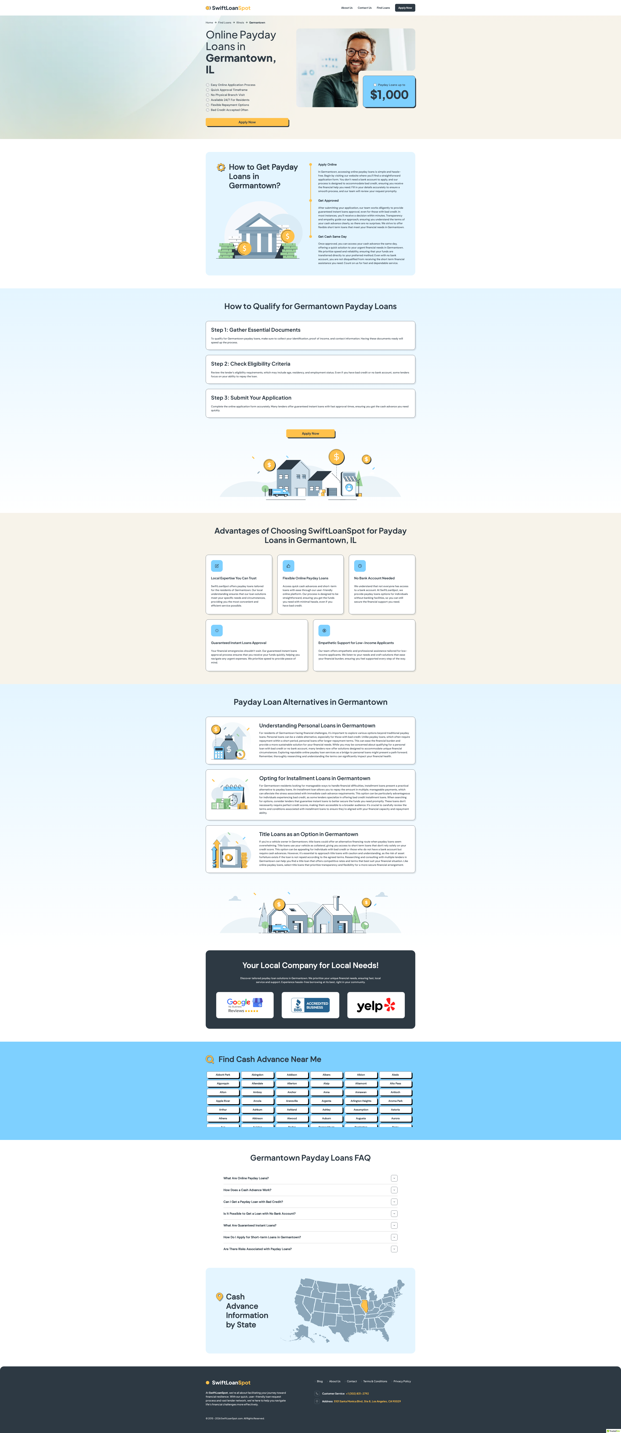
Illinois (240, 22)
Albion (361, 1074)
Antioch (395, 1092)
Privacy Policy (402, 1381)
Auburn (326, 1118)
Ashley (326, 1109)
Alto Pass (395, 1083)
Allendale (257, 1083)
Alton (223, 1092)
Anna (326, 1092)
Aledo (395, 1074)
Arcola (257, 1101)
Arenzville (292, 1101)
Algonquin (223, 1083)
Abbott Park (223, 1074)
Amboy (257, 1092)
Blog (320, 1381)
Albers (326, 1074)
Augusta (361, 1118)
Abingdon (257, 1074)
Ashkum (257, 1109)
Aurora (395, 1118)
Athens (223, 1118)
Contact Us (365, 7)
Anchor (292, 1092)
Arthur (223, 1109)
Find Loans (383, 7)
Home (209, 22)
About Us (347, 7)
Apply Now (405, 7)
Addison (292, 1074)
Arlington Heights (361, 1101)
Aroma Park (395, 1101)
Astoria (395, 1109)
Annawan (360, 1092)
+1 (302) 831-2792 (357, 1393)
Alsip (326, 1083)
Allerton (292, 1083)
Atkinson (257, 1118)
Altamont (361, 1083)
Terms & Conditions (375, 1381)
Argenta (326, 1101)
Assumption (361, 1109)
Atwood (292, 1118)
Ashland (292, 1109)
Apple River (223, 1101)
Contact (352, 1381)
